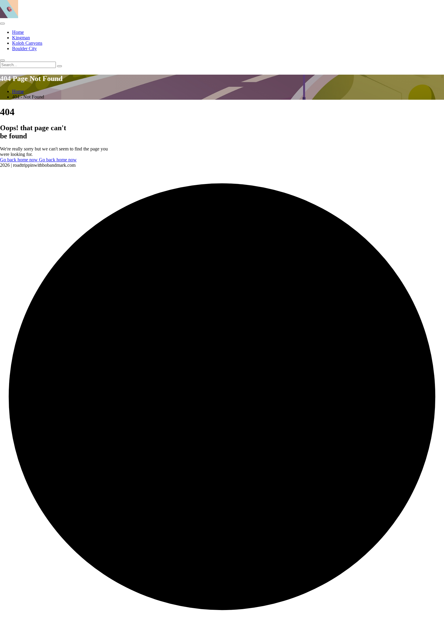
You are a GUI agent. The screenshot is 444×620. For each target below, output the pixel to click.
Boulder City (24, 48)
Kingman (21, 37)
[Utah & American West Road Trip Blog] (9, 16)
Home (18, 32)
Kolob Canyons (27, 43)
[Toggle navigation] (2, 23)
